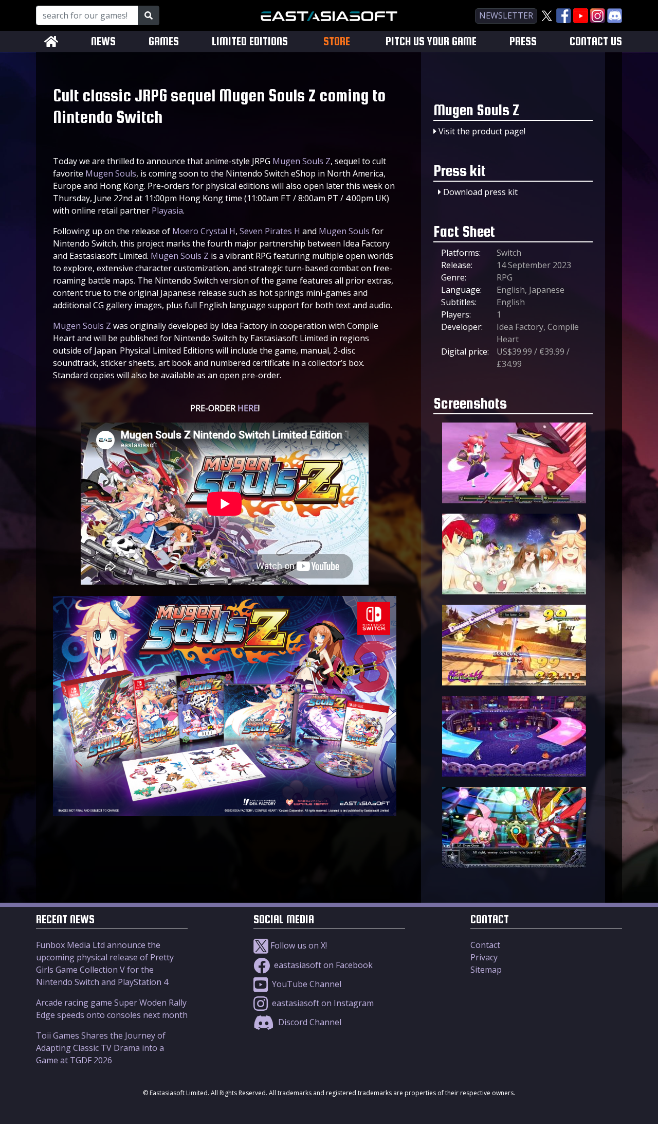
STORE (336, 41)
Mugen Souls (110, 173)
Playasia (167, 210)
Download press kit (480, 192)
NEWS (103, 41)
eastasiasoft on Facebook (322, 965)
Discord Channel (308, 1022)
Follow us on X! (297, 945)
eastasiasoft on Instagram (322, 1003)
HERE (247, 408)
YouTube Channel (305, 984)
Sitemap (486, 969)
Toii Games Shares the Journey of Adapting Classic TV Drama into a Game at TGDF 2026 (101, 1048)
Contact (485, 945)
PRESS (523, 41)
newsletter (506, 15)
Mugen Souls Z (301, 161)
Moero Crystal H (203, 231)
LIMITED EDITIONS (250, 41)
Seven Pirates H (270, 231)
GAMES (164, 41)
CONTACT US (596, 41)
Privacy (484, 957)
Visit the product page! (481, 131)
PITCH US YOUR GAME (431, 41)
